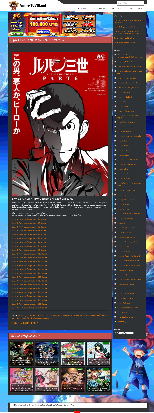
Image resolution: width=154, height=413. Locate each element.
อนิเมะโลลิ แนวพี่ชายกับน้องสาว (128, 308)
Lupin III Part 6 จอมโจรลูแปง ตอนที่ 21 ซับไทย (29, 296)
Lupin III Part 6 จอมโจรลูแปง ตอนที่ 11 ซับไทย (29, 258)
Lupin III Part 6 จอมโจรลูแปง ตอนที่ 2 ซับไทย (29, 223)
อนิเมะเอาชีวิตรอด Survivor (126, 237)
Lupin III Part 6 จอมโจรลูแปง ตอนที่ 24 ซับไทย (29, 308)
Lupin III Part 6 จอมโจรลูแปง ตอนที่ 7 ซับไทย (29, 242)
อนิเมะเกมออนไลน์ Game (125, 218)
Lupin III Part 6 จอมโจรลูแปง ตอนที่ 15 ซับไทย (29, 273)
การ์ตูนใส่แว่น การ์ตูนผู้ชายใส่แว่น (128, 88)
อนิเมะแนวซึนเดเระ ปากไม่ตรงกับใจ (129, 265)
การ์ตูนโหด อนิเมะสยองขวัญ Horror (129, 83)
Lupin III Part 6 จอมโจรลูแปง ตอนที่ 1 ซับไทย (29, 219)
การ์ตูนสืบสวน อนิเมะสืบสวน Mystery (129, 66)
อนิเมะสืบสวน (122, 195)
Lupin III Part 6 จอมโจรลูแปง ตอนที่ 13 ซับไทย (29, 265)
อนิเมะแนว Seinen (123, 247)
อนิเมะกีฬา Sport (123, 106)
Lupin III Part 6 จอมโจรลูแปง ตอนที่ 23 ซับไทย (29, 304)
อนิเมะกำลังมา (122, 102)
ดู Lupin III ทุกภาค (30, 322)
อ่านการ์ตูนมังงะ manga (125, 317)
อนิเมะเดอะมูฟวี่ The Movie (126, 228)
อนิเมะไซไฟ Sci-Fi (123, 312)
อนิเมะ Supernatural (124, 92)
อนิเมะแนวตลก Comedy (125, 270)
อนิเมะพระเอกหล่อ (123, 155)
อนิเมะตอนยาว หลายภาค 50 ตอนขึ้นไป (130, 136)
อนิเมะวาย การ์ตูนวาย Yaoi (126, 190)
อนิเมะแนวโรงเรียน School (126, 293)
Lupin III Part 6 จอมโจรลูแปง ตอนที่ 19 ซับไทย (29, 289)
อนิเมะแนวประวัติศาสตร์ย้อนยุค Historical (131, 279)
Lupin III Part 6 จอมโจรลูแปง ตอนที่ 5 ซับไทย (29, 235)
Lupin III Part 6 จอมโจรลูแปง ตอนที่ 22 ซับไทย (29, 300)
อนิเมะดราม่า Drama (124, 131)
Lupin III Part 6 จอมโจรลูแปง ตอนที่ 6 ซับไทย (29, 238)
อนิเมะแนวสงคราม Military (126, 284)
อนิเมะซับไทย (82, 9)
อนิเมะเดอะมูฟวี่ (116, 9)
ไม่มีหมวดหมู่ (122, 322)
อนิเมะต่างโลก (122, 141)
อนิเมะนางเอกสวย (123, 150)
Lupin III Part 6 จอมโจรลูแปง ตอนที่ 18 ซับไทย (29, 285)
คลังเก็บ (116, 333)
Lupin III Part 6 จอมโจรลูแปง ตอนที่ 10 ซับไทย (29, 254)
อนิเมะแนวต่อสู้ (122, 275)
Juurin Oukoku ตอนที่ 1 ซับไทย (124, 38)
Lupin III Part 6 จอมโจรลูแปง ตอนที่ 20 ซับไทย (29, 292)
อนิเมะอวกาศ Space (124, 204)
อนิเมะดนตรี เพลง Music (125, 127)
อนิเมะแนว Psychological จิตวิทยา (129, 242)
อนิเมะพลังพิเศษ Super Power (127, 164)
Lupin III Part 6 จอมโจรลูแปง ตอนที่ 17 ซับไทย (29, 281)
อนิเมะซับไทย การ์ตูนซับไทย (126, 122)
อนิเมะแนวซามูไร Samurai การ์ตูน (128, 261)
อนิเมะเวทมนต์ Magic (124, 232)
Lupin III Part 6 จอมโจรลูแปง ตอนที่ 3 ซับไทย (29, 227)
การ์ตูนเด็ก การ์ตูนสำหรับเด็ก (127, 78)
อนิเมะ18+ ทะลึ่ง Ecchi (125, 97)
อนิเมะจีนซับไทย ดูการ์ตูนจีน (126, 111)
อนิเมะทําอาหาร (123, 146)
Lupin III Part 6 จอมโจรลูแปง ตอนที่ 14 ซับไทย (29, 269)
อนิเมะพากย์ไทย (99, 9)
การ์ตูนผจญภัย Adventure (126, 62)
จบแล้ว (15, 322)
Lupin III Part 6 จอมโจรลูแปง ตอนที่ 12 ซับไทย (29, 262)
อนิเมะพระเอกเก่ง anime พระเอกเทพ (129, 160)
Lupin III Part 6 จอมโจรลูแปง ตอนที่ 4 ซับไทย (29, 231)
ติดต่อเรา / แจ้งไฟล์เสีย (135, 9)
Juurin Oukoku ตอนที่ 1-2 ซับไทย (124, 43)
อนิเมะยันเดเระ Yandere (125, 174)
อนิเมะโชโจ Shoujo (124, 303)
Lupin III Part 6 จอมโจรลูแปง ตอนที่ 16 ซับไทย (29, 277)
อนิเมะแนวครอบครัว (124, 251)
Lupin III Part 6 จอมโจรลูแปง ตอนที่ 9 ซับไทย (29, 250)
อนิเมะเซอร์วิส (122, 223)
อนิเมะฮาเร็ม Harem (124, 209)
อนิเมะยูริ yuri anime (124, 178)
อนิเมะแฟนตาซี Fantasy (125, 298)
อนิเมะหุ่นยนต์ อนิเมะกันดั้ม (126, 200)
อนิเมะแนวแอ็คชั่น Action (126, 289)
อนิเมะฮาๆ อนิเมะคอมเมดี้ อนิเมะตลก (129, 214)
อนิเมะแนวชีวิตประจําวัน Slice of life (129, 256)
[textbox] (130, 3)
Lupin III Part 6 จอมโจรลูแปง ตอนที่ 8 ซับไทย (29, 246)
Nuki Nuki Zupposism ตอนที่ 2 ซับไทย (126, 27)
